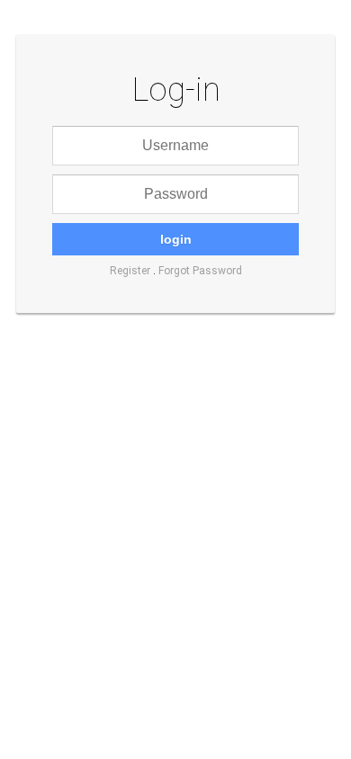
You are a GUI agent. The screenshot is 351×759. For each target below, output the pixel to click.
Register (130, 270)
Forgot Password (200, 270)
